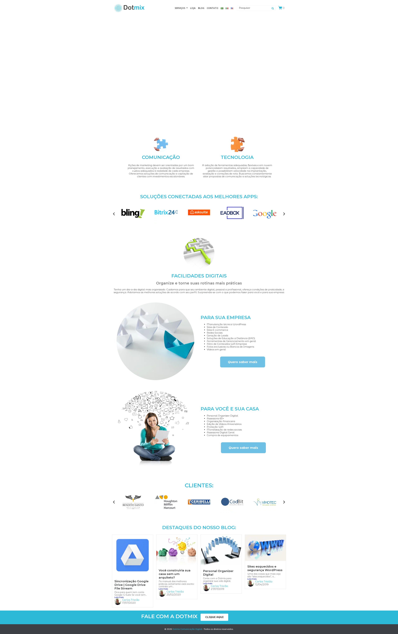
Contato (212, 8)
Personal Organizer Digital (218, 572)
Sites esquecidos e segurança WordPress (264, 568)
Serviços (180, 8)
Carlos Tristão (130, 599)
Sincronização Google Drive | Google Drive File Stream (131, 584)
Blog (201, 8)
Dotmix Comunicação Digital (187, 629)
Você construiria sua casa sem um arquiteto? (174, 573)
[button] (114, 214)
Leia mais (119, 597)
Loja (193, 8)
